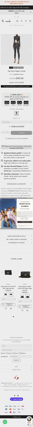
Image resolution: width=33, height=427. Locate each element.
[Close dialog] (32, 199)
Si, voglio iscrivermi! (24, 222)
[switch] (29, 424)
